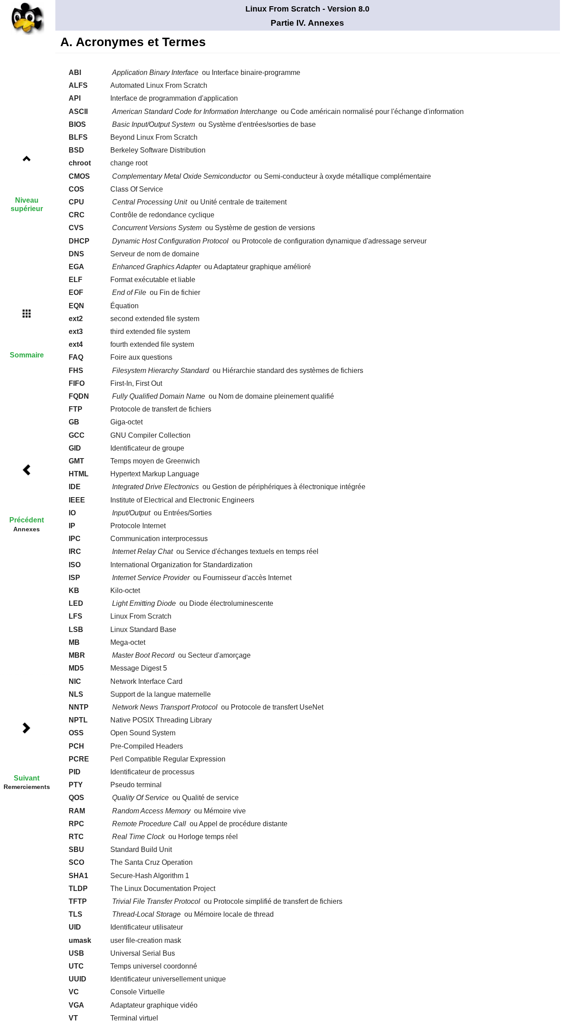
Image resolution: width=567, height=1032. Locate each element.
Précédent (26, 520)
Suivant (26, 778)
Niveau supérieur (27, 204)
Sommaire (27, 355)
